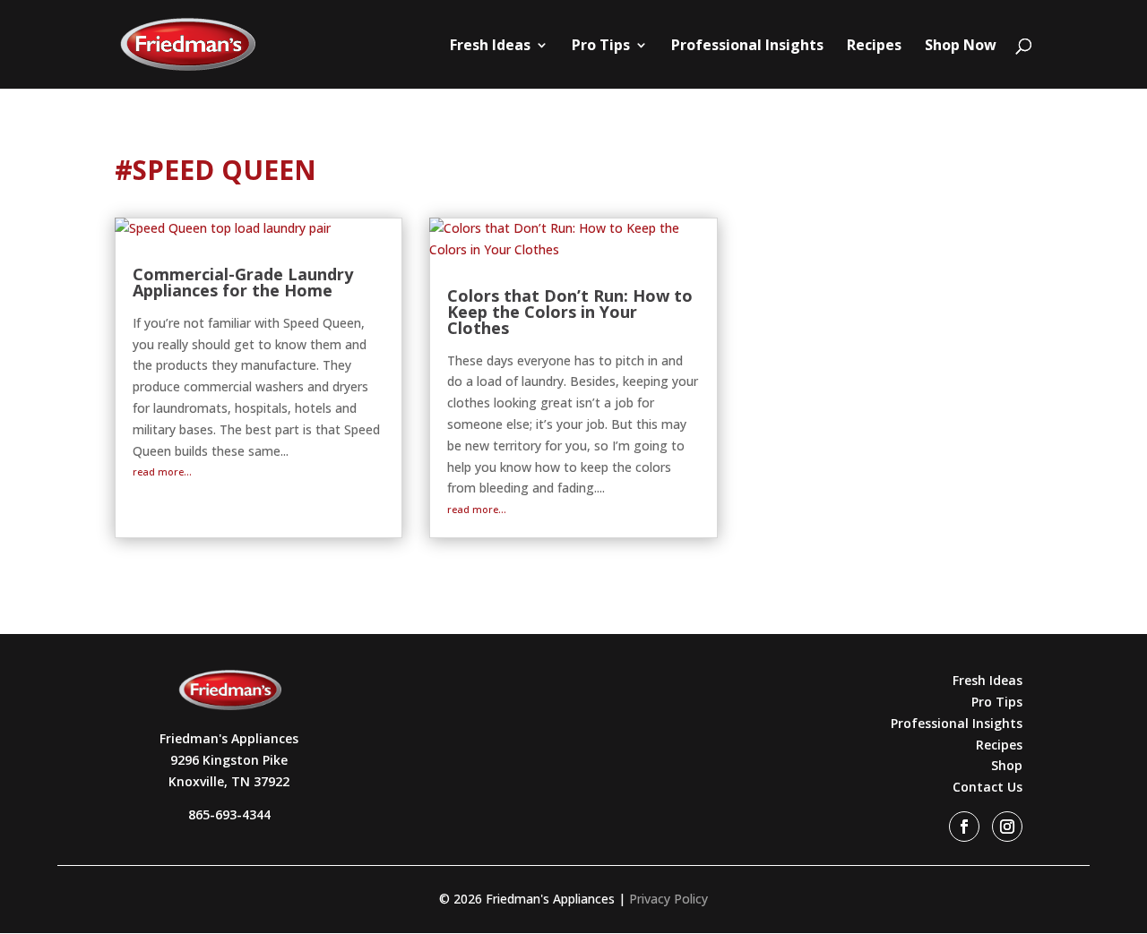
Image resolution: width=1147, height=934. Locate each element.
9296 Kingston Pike (229, 759)
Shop (1006, 765)
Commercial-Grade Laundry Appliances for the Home (243, 282)
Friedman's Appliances (229, 738)
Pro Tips (601, 47)
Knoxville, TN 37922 (228, 781)
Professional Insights (747, 47)
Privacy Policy (668, 898)
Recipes (874, 47)
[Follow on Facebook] (964, 826)
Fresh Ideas (490, 47)
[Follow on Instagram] (1007, 826)
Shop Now (960, 47)
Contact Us (987, 786)
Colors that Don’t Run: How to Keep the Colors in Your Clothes (570, 311)
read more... (162, 471)
